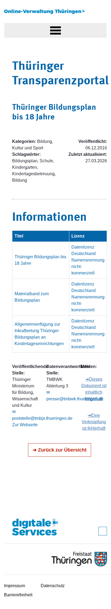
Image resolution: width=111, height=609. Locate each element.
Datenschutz (53, 585)
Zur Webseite (25, 424)
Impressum (14, 585)
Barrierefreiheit (18, 595)
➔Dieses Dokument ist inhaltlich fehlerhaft (93, 389)
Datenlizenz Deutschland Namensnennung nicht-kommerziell (88, 260)
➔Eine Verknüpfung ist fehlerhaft (94, 422)
